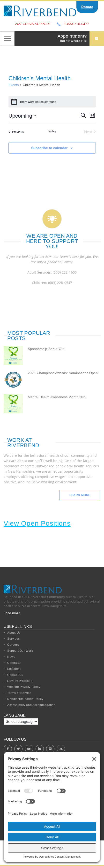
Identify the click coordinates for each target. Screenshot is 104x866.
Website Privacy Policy (23, 687)
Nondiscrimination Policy (25, 699)
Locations (14, 669)
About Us (14, 632)
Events (13, 85)
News (11, 656)
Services (13, 638)
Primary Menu (7, 38)
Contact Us (15, 675)
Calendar (14, 663)
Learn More (79, 495)
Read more (12, 613)
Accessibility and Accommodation (31, 705)
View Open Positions (37, 523)
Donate (87, 7)
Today (52, 131)
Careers (13, 644)
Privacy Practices (19, 681)
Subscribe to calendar (49, 147)
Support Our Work (20, 650)
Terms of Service (19, 693)
